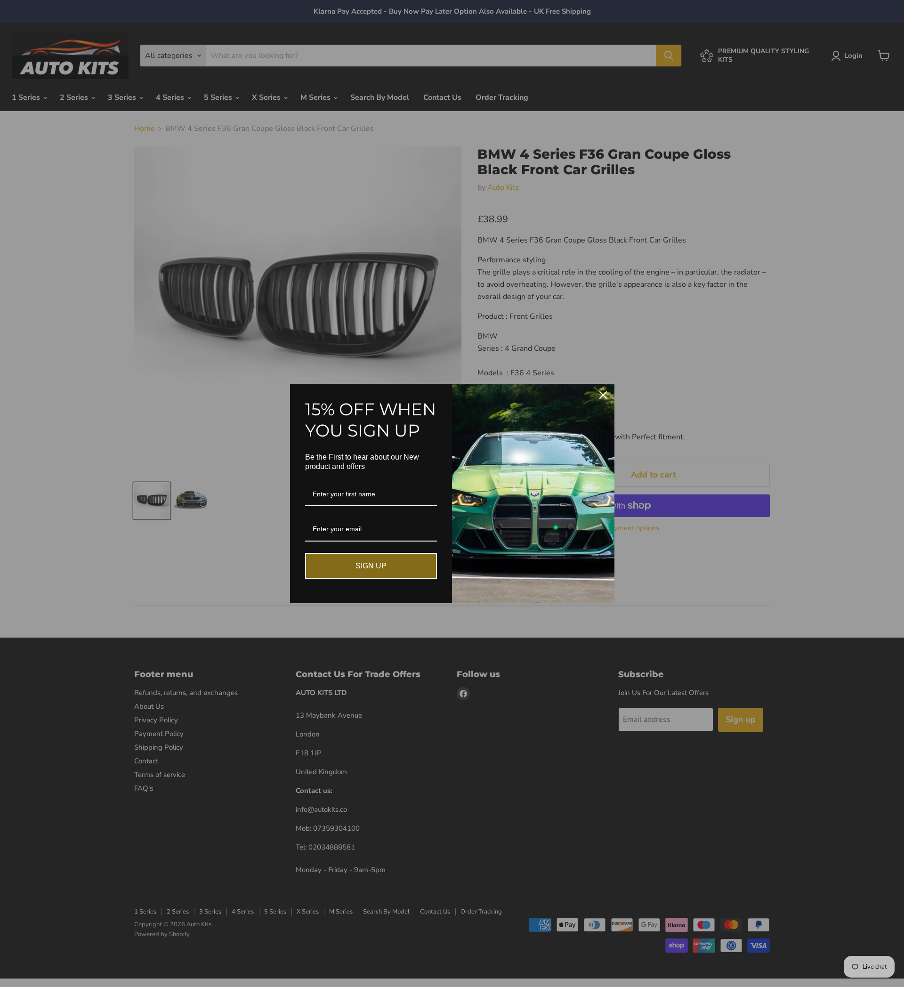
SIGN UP (371, 566)
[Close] (603, 395)
